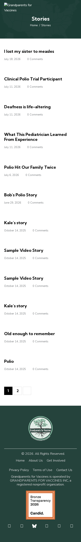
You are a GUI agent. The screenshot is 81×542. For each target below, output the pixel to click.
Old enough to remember (29, 333)
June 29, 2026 (12, 203)
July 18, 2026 (12, 59)
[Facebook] (9, 526)
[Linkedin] (71, 526)
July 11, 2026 (12, 87)
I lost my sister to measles (29, 51)
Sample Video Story (23, 250)
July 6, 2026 (11, 175)
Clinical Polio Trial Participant (33, 78)
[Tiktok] (47, 526)
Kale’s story (15, 222)
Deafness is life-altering (27, 106)
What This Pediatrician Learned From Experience (35, 137)
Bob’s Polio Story (20, 194)
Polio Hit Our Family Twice (30, 167)
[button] (75, 7)
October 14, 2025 (15, 230)
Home (34, 25)
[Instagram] (22, 526)
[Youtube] (59, 526)
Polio (9, 361)
